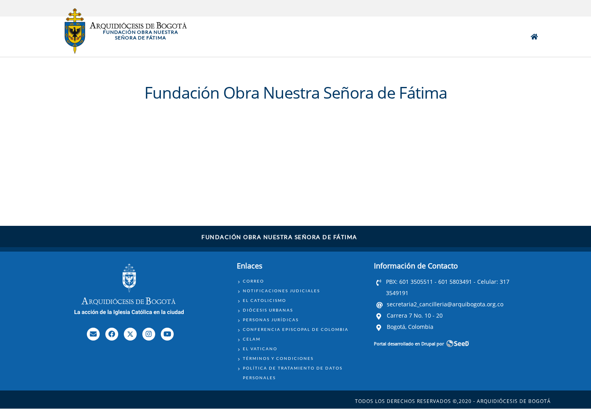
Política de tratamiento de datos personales (293, 373)
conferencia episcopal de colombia (296, 329)
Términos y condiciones (278, 358)
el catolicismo (264, 300)
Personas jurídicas (271, 319)
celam (252, 339)
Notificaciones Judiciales (281, 290)
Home (534, 36)
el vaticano (260, 348)
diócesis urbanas (268, 310)
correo (253, 281)
